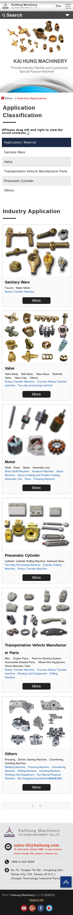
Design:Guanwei (36, 901)
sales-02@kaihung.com (38, 849)
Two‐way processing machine (35, 385)
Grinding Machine (49, 770)
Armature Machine (43, 471)
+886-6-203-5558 (22, 861)
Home (9, 98)
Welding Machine (15, 767)
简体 (58, 25)
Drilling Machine (27, 770)
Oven (28, 478)
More (36, 300)
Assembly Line (13, 478)
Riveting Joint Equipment (32, 673)
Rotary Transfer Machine (19, 291)
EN (59, 20)
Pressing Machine (44, 478)
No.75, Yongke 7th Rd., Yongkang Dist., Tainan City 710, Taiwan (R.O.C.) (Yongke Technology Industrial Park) (38, 874)
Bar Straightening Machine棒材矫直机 (40, 778)
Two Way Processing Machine (22, 564)
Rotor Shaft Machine (17, 471)
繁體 (58, 14)
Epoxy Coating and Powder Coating (39, 475)
